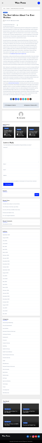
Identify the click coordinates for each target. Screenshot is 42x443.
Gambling (5, 346)
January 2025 (6, 258)
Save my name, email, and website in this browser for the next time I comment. (20, 181)
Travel (4, 386)
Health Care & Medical (7, 351)
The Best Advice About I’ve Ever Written (8, 131)
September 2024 (6, 269)
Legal (4, 360)
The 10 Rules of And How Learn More (10, 206)
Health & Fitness (6, 348)
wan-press (8, 20)
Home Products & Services (8, 354)
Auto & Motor (5, 328)
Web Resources (6, 392)
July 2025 (5, 240)
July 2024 (5, 275)
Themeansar (29, 441)
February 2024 (6, 290)
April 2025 (5, 249)
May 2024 (5, 281)
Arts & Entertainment (7, 325)
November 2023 (6, 299)
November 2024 (6, 264)
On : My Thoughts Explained (8, 215)
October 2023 (6, 302)
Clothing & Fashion (7, 334)
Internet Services (6, 357)
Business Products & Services (9, 331)
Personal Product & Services (9, 366)
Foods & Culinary (6, 343)
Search (5, 190)
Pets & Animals (6, 369)
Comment (5, 147)
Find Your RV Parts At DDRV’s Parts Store (11, 209)
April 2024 (5, 284)
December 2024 (6, 261)
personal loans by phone (14, 83)
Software (5, 378)
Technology (5, 384)
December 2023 (6, 296)
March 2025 (5, 252)
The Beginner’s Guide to (11, 105)
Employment (5, 337)
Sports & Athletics (6, 381)
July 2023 (5, 307)
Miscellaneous (6, 363)
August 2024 (5, 272)
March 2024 (5, 287)
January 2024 (6, 293)
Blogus (24, 441)
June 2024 (5, 278)
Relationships (5, 375)
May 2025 (5, 246)
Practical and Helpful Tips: (8, 212)
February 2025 (6, 255)
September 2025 (6, 234)
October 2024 (6, 267)
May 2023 (5, 313)
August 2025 (5, 237)
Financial (5, 12)
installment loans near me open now (18, 53)
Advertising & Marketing (8, 322)
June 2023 (5, 310)
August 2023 (5, 304)
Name (4, 164)
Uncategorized (6, 389)
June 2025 (5, 243)
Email (4, 169)
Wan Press (20, 3)
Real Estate (5, 372)
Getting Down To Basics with (30, 105)
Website (5, 175)
